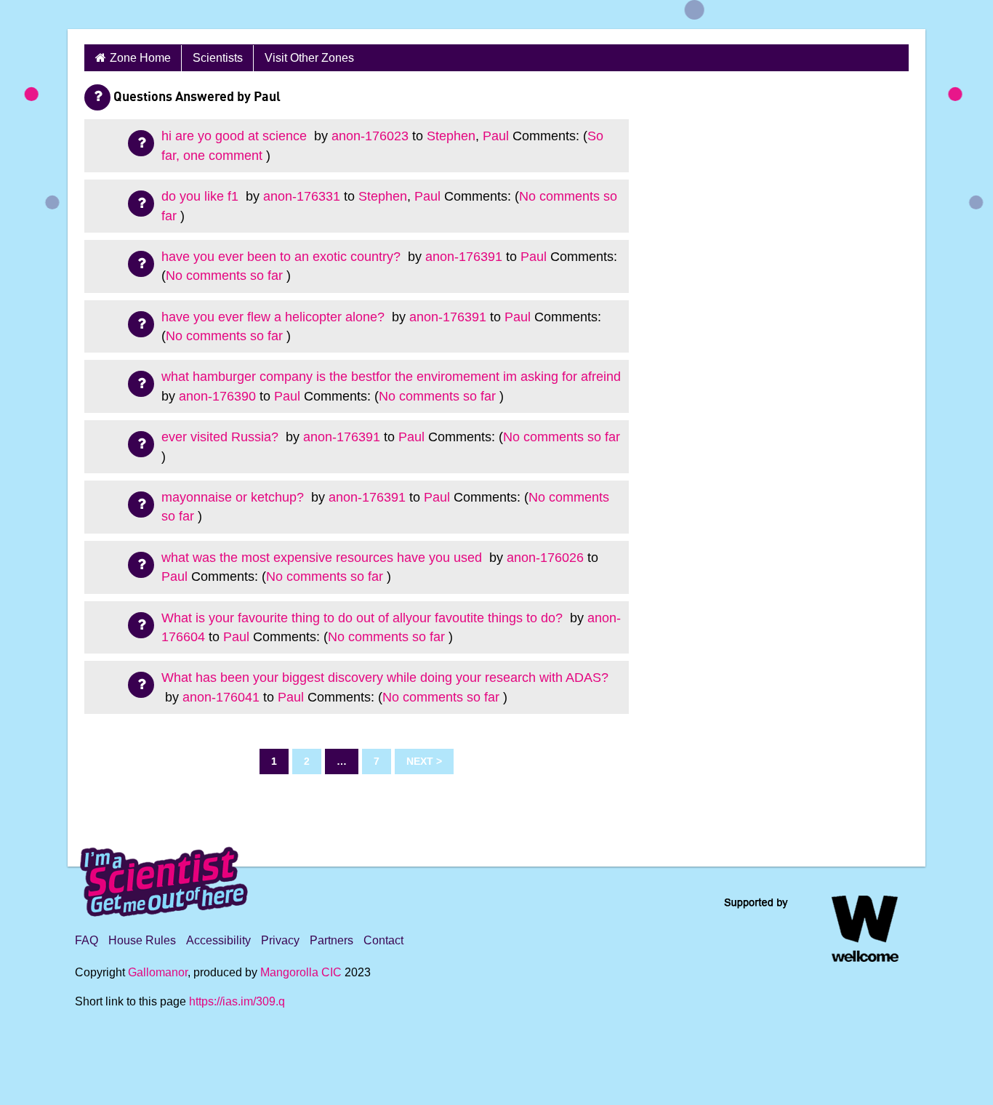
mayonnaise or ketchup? (234, 497)
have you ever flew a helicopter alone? (274, 317)
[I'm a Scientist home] (166, 875)
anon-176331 (301, 196)
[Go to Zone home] (116, 14)
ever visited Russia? (221, 437)
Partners (331, 940)
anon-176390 (217, 396)
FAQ (86, 940)
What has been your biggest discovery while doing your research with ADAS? (384, 677)
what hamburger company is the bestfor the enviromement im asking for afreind (391, 376)
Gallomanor (158, 972)
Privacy (280, 940)
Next (419, 761)
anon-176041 (221, 697)
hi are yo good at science (235, 136)
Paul (496, 136)
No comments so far (224, 275)
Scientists (218, 58)
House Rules (142, 940)
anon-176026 (545, 557)
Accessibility (218, 940)
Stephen (451, 136)
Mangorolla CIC (301, 972)
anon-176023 (370, 136)
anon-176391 (463, 256)
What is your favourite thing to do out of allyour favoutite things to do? (363, 618)
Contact (383, 940)
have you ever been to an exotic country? (282, 256)
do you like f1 (201, 196)
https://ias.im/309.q (237, 1001)
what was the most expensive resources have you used (323, 557)
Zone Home (140, 58)
